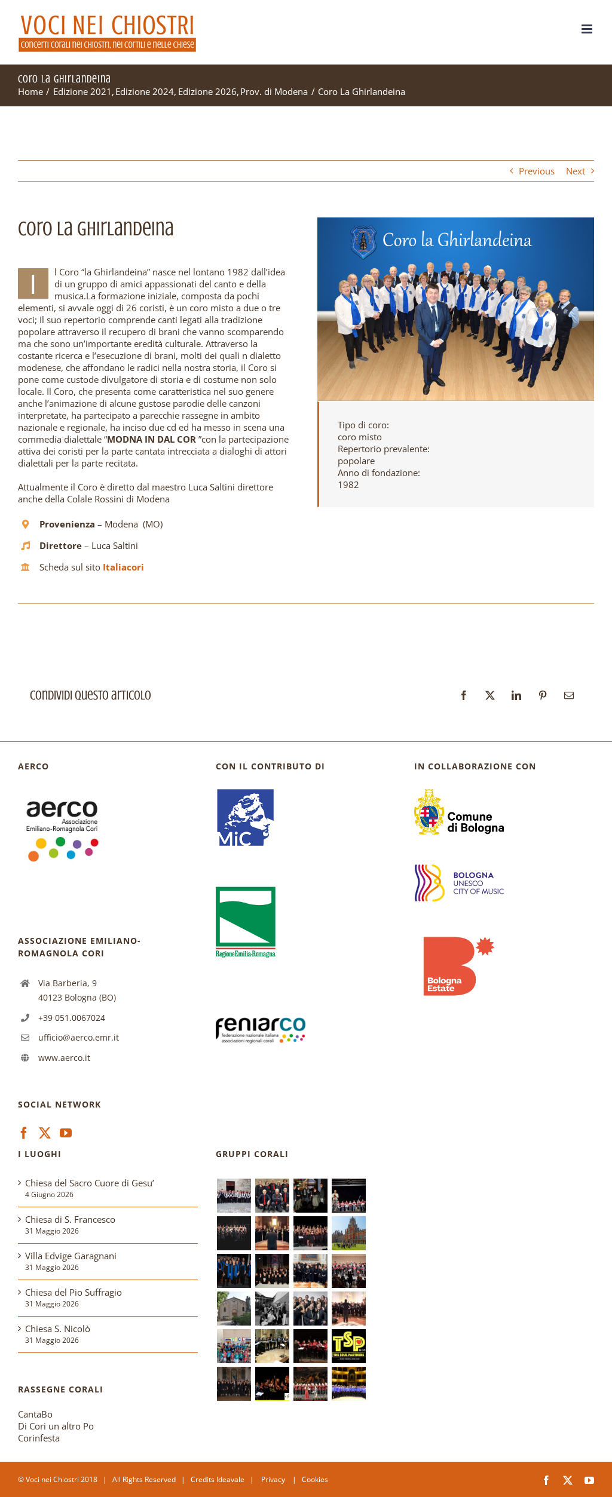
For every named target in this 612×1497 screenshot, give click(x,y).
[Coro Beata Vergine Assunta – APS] (348, 1271)
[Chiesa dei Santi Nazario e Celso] (234, 1308)
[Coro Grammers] (272, 1384)
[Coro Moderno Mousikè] (310, 1233)
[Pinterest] (543, 695)
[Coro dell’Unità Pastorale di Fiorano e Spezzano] (310, 1271)
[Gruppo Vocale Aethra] (234, 1271)
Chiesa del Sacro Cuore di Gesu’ (89, 1183)
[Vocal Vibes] (310, 1308)
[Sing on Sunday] (310, 1195)
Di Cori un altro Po (56, 1426)
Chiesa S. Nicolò (57, 1329)
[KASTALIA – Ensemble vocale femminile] (272, 1233)
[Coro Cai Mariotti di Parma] (310, 1384)
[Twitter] (45, 1133)
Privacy (274, 1479)
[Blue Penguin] (272, 1308)
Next (575, 171)
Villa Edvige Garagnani (71, 1256)
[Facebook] (464, 695)
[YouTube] (66, 1133)
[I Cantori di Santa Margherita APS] (348, 1384)
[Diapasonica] (272, 1346)
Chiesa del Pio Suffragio (73, 1292)
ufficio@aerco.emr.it (78, 1037)
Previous (537, 171)
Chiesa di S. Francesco (70, 1219)
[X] (490, 695)
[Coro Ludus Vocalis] (234, 1384)
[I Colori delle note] (234, 1346)
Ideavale (230, 1479)
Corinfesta (39, 1438)
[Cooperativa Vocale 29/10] (272, 1195)
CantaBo (35, 1414)
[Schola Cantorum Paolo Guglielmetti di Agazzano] (272, 1271)
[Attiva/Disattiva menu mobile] (588, 29)
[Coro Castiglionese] (234, 1195)
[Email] (569, 695)
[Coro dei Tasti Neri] (234, 1233)
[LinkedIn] (516, 695)
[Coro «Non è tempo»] (348, 1195)
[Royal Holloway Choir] (348, 1233)
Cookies (315, 1479)
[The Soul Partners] (348, 1346)
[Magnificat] (348, 1308)
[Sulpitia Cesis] (310, 1346)
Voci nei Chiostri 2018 (61, 1479)
